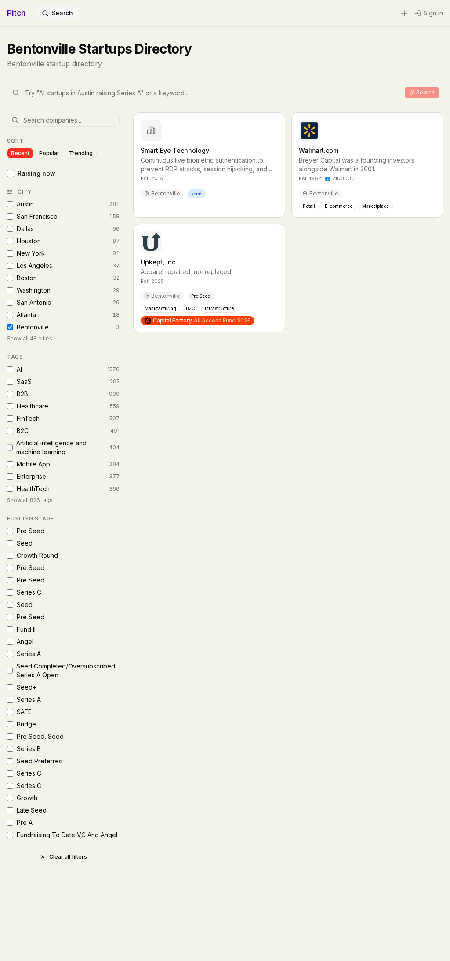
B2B (68, 393)
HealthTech (68, 488)
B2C (68, 430)
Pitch (16, 13)
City (25, 191)
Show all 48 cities (29, 338)
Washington (68, 290)
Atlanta (68, 314)
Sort (15, 140)
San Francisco (68, 216)
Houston (68, 241)
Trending (81, 153)
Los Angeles (68, 265)
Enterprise (68, 476)
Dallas (68, 228)
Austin (68, 204)
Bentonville (68, 327)
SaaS (68, 381)
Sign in (433, 13)
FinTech (68, 418)
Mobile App (68, 464)
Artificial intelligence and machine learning (68, 447)
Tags (15, 357)
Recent (20, 153)
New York (68, 253)
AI (68, 369)
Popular (49, 153)
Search (62, 13)
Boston (68, 278)
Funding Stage (30, 518)
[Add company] (404, 13)
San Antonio (68, 302)
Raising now (36, 173)
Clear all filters (68, 856)
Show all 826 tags (30, 500)
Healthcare (68, 406)
